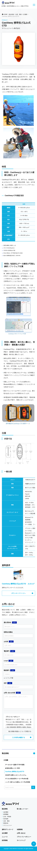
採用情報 (5, 840)
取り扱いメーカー (22, 809)
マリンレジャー (7, 825)
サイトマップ (21, 840)
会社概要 (5, 833)
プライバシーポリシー (24, 837)
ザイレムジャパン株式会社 (11, 28)
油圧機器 (5, 812)
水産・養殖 (6, 821)
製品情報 (5, 753)
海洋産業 (5, 819)
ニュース (5, 837)
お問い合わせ (21, 833)
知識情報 (20, 829)
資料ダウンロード (7, 829)
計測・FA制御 (7, 816)
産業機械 (5, 814)
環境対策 (5, 823)
